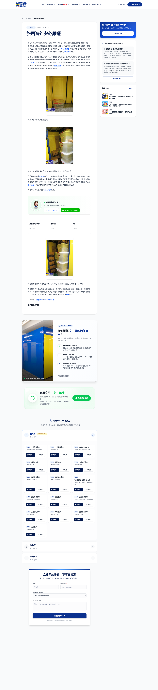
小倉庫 (32, 63)
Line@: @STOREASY (71, 210)
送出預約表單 (58, 616)
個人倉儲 (47, 190)
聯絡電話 (63, 583)
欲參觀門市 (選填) (38, 592)
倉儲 (67, 295)
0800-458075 (52, 210)
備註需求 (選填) (37, 600)
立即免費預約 (118, 33)
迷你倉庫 (67, 52)
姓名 (34, 583)
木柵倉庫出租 (49, 300)
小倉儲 (41, 176)
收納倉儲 (31, 185)
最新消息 (28, 18)
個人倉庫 (57, 65)
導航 (41, 455)
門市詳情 (29, 455)
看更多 (130, 88)
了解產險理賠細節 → (64, 376)
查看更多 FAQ (117, 78)
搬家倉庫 (39, 300)
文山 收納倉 (65, 49)
